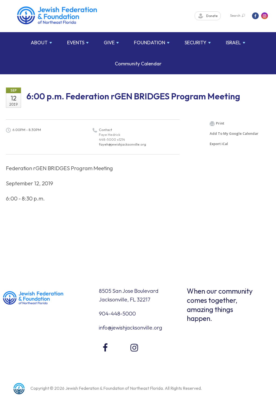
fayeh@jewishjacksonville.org (122, 144)
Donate (211, 16)
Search (235, 16)
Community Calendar (138, 64)
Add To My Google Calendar (234, 133)
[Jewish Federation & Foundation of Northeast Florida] (57, 15)
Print (220, 123)
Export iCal (219, 143)
